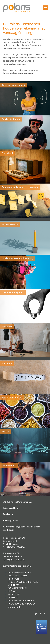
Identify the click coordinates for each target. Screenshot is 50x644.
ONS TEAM (13, 585)
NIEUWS (12, 591)
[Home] (17, 7)
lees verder (25, 285)
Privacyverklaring (11, 508)
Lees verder (25, 112)
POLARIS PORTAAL (17, 588)
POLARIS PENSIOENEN (19, 572)
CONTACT (13, 597)
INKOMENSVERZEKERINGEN (23, 582)
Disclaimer (8, 514)
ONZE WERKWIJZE (18, 575)
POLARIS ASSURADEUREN (21, 600)
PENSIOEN (13, 578)
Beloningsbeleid (10, 520)
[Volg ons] (36, 613)
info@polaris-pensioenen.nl (18, 565)
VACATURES (14, 594)
